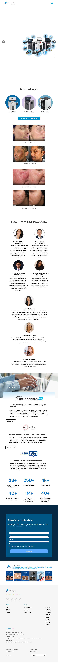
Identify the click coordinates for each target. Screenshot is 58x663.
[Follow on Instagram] (15, 599)
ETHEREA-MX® (27, 607)
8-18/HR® (48, 624)
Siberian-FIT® (27, 612)
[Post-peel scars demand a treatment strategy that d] (9, 576)
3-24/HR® (48, 621)
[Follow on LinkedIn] (7, 599)
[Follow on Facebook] (11, 599)
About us (8, 611)
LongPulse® (48, 614)
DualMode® (48, 611)
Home (7, 607)
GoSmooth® (48, 616)
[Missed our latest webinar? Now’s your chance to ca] (33, 576)
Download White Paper (29, 118)
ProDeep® (48, 609)
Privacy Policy (31, 546)
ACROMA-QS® (49, 612)
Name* (10, 531)
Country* (11, 539)
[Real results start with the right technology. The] (17, 576)
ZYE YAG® (26, 611)
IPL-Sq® (47, 617)
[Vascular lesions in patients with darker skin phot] (25, 576)
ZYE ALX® (26, 609)
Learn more (44, 47)
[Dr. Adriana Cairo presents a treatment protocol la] (48, 576)
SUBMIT (29, 551)
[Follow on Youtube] (19, 599)
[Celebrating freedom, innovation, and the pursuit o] (40, 576)
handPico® (48, 607)
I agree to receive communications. (18, 544)
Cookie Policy (33, 651)
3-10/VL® (48, 619)
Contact (8, 612)
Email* (10, 535)
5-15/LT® (48, 622)
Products (8, 609)
